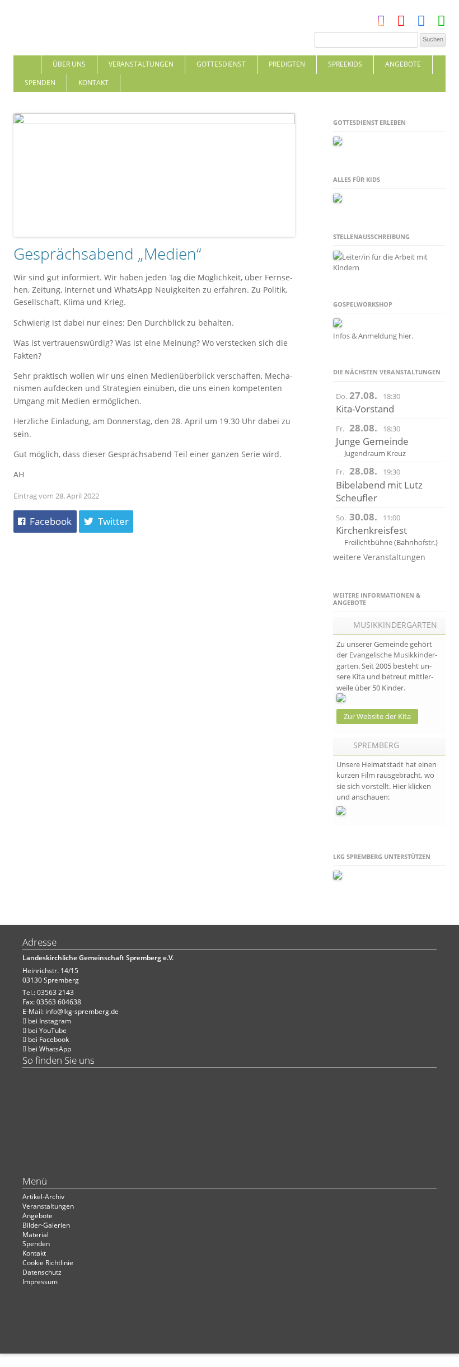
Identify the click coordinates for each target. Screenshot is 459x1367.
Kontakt (93, 82)
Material (35, 1234)
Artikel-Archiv (43, 1196)
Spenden (40, 82)
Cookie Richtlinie (47, 1262)
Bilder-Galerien (46, 1225)
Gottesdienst (221, 64)
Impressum (40, 1281)
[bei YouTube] (401, 23)
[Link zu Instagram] (381, 23)
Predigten (287, 64)
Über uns (69, 64)
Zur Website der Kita (377, 716)
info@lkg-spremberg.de (82, 1011)
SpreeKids (345, 64)
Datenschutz (42, 1272)
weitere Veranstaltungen (379, 557)
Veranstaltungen (141, 64)
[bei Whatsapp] (441, 23)
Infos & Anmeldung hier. (373, 336)
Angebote (403, 64)
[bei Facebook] (421, 23)
